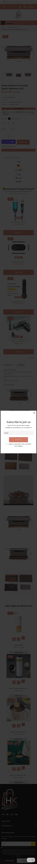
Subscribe (18, 440)
